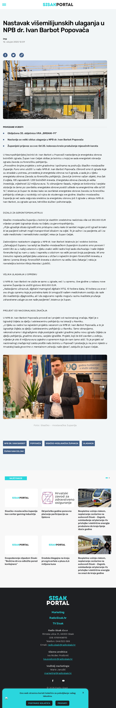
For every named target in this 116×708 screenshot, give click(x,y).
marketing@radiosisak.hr (58, 673)
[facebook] (52, 680)
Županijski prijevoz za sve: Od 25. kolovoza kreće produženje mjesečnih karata (53, 145)
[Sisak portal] (58, 4)
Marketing (58, 612)
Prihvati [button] (62, 703)
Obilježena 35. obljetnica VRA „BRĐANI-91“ (32, 133)
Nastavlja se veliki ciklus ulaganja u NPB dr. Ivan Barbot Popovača (45, 139)
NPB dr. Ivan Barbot (14, 443)
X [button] (83, 692)
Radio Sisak (61, 687)
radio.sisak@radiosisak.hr (62, 644)
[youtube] (63, 680)
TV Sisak (58, 623)
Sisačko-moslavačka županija (62, 443)
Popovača (35, 443)
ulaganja (88, 443)
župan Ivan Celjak (14, 451)
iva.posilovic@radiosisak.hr (58, 659)
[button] (98, 387)
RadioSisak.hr (58, 618)
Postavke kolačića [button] (39, 703)
